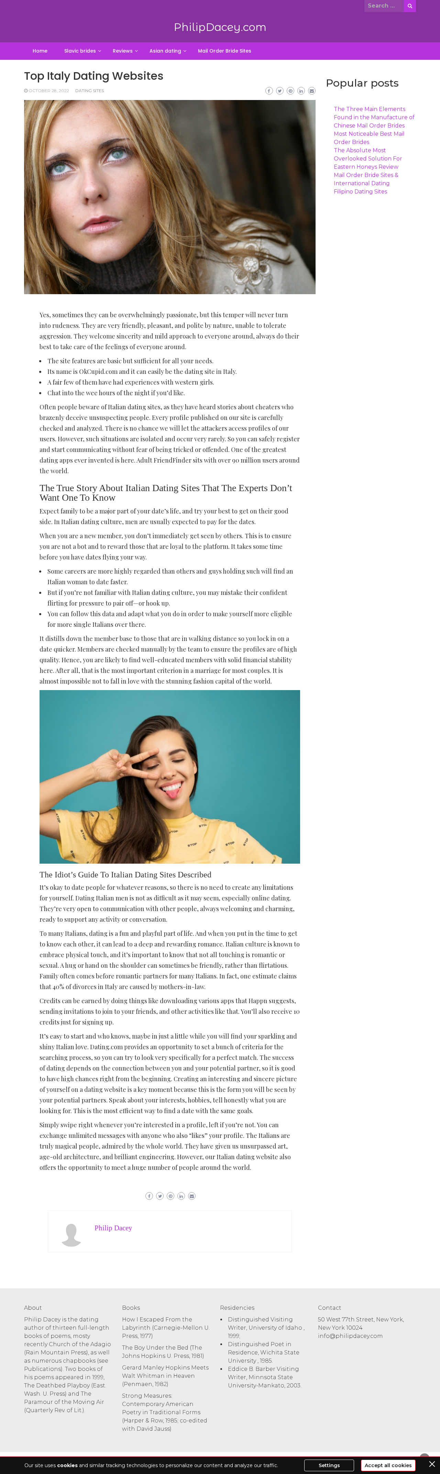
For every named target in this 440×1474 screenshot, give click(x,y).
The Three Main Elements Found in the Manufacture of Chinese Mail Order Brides (374, 117)
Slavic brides (80, 50)
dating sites (89, 90)
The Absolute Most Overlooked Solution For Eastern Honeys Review (368, 158)
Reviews (123, 50)
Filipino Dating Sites (360, 191)
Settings (329, 1465)
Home (40, 50)
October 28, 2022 (49, 90)
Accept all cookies (388, 1465)
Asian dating (165, 50)
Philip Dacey (113, 1228)
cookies (67, 1465)
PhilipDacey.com (220, 27)
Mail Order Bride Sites (224, 50)
